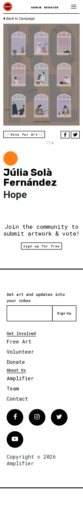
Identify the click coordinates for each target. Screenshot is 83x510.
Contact (17, 398)
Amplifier (20, 378)
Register (51, 7)
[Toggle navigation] (74, 6)
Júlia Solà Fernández (30, 177)
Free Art (19, 341)
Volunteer (20, 351)
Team (13, 388)
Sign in (36, 7)
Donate (16, 362)
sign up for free (41, 246)
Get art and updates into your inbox (36, 297)
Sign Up (64, 313)
